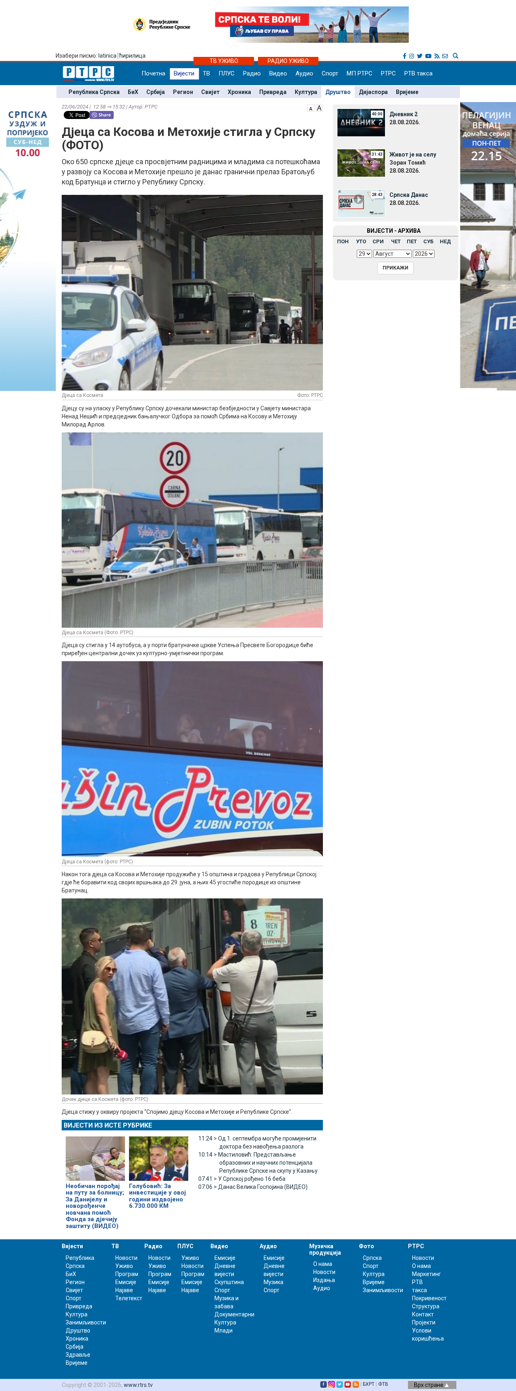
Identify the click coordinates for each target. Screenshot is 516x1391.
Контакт (423, 1314)
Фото (366, 1246)
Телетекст (128, 1298)
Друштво (338, 92)
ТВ (206, 73)
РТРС (388, 73)
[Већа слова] (319, 107)
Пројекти (423, 1322)
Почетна (153, 73)
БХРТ (369, 1384)
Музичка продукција (325, 1249)
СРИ (378, 241)
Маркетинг (426, 1274)
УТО (361, 241)
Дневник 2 (403, 114)
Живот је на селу (412, 154)
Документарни (234, 1314)
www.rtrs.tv (138, 1385)
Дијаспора (373, 92)
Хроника (239, 92)
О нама (322, 1264)
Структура (425, 1306)
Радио (252, 73)
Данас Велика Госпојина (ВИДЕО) (253, 1187)
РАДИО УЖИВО (288, 61)
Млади (223, 1330)
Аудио (304, 73)
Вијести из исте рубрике (108, 1125)
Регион (183, 92)
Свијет (210, 92)
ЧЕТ (396, 241)
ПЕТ (412, 241)
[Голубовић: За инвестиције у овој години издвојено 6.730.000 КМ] (158, 1155)
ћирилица (132, 55)
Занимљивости (86, 1322)
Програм (126, 1274)
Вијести (184, 73)
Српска (372, 1258)
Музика (273, 1282)
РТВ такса (418, 73)
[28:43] (361, 203)
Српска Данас (408, 195)
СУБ (428, 241)
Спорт (330, 73)
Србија (155, 92)
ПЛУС (226, 73)
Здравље (78, 1354)
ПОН (343, 241)
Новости (126, 1258)
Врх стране (429, 1385)
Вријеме (407, 92)
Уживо (124, 1266)
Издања (324, 1280)
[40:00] (361, 122)
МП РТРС (359, 73)
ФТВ (383, 1384)
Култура (306, 92)
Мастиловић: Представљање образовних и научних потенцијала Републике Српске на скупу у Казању (258, 1162)
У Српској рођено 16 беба (241, 1179)
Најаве (124, 1290)
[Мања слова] (310, 107)
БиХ (133, 92)
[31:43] (361, 162)
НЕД (445, 241)
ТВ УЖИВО (224, 61)
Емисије (125, 1282)
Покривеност (429, 1298)
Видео (278, 73)
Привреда (273, 92)
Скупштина (229, 1282)
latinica (107, 55)
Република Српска (94, 92)
